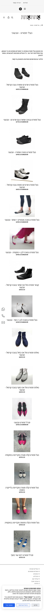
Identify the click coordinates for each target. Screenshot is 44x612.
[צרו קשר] (3, 322)
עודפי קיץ (35, 579)
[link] (30, 17)
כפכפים (35, 574)
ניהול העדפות (23, 605)
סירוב (35, 605)
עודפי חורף (34, 581)
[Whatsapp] (25, 9)
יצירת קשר (17, 3)
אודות (25, 3)
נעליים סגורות (33, 569)
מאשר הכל (9, 605)
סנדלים (35, 576)
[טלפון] (3, 316)
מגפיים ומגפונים (33, 571)
